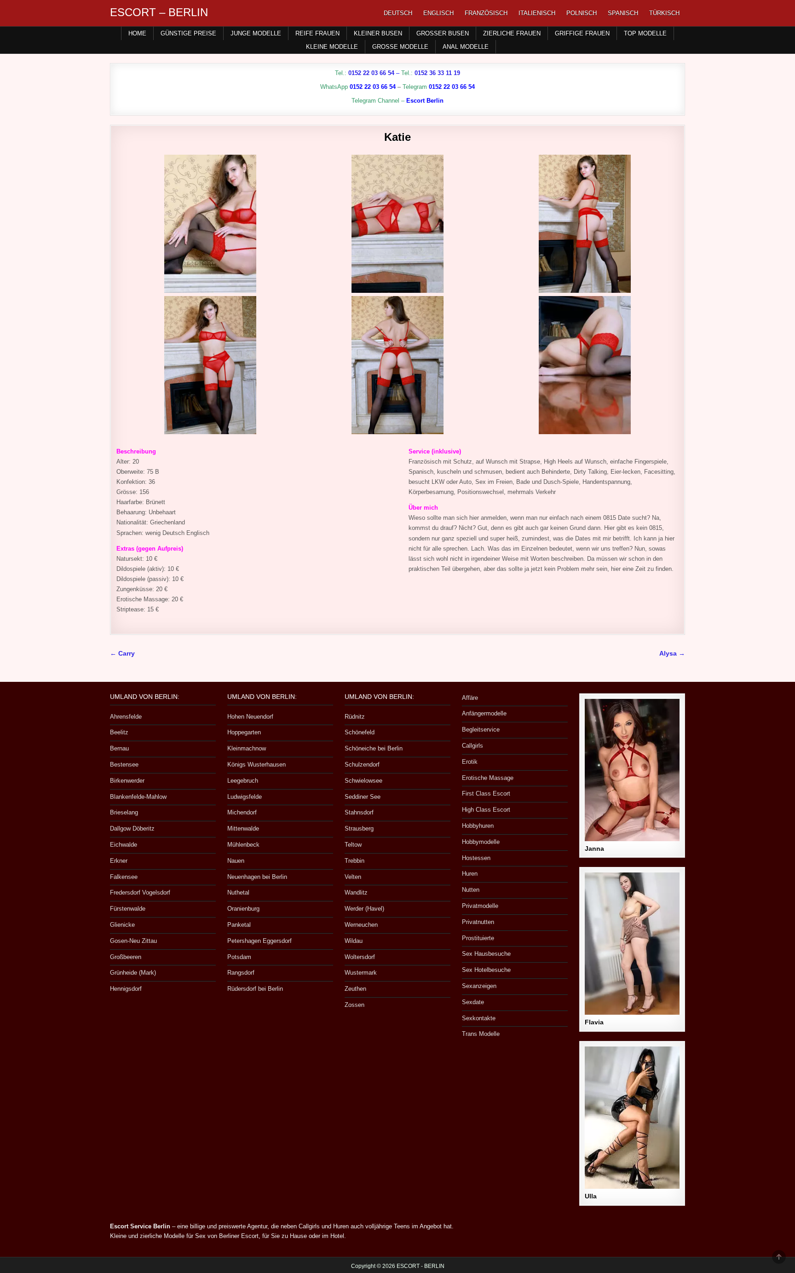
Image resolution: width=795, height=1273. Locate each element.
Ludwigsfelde (244, 796)
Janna (594, 848)
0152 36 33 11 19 (437, 73)
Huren (470, 873)
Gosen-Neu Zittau (133, 940)
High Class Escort (486, 809)
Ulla (591, 1196)
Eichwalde (123, 844)
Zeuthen (355, 988)
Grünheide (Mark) (133, 972)
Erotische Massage (487, 777)
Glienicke (122, 924)
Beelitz (119, 732)
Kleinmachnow (246, 748)
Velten (353, 876)
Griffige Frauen (582, 33)
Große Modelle (400, 46)
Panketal (239, 924)
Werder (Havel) (364, 908)
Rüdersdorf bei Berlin (255, 988)
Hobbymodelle (481, 841)
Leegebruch (242, 780)
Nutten (470, 889)
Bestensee (124, 764)
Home (137, 33)
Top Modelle (645, 33)
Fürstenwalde (127, 908)
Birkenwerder (127, 780)
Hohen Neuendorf (250, 716)
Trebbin (354, 860)
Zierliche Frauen (512, 33)
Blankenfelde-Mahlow (138, 796)
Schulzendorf (362, 764)
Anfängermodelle (484, 713)
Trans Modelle (481, 1033)
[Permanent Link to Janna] (632, 770)
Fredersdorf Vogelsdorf (140, 892)
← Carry (122, 653)
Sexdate (473, 1002)
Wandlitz (356, 892)
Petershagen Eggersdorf (259, 940)
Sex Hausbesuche (486, 953)
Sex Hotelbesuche (486, 969)
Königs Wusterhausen (256, 764)
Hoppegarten (244, 732)
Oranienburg (243, 908)
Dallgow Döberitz (132, 828)
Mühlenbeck (243, 844)
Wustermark (361, 972)
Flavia (594, 1022)
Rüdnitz (355, 716)
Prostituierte (478, 938)
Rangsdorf (240, 972)
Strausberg (359, 828)
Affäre (470, 697)
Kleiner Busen (378, 33)
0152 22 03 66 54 (371, 73)
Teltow (353, 844)
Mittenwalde (243, 828)
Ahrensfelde (126, 716)
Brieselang (124, 812)
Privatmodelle (480, 905)
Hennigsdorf (126, 988)
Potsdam (239, 956)
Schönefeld (359, 732)
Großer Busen (442, 33)
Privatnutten (478, 921)
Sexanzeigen (479, 985)
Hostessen (476, 857)
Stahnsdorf (359, 812)
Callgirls (472, 745)
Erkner (118, 860)
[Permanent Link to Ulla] (632, 1117)
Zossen (354, 1004)
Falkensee (124, 876)
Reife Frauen (317, 33)
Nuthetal (238, 892)
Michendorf (242, 812)
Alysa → (672, 653)
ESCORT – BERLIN (159, 12)
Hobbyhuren (478, 825)
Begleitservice (481, 729)
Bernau (119, 748)
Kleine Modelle (332, 46)
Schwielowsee (363, 780)
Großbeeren (125, 956)
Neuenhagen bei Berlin (257, 876)
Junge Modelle (255, 33)
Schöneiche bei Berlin (374, 748)
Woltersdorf (360, 956)
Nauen (235, 860)
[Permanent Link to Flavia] (632, 943)
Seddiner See (362, 796)
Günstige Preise (188, 33)
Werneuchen (361, 924)
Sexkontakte (478, 1018)
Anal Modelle (466, 46)
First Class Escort (486, 793)
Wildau (354, 940)
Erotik (470, 761)
